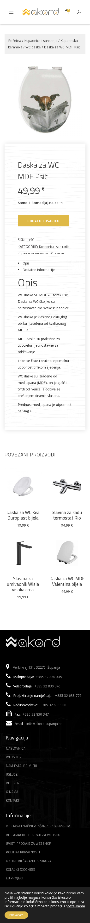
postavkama (75, 906)
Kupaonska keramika (33, 253)
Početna (14, 40)
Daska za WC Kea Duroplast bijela (23, 515)
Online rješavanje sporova (29, 860)
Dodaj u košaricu (43, 220)
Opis (26, 263)
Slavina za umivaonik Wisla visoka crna (23, 584)
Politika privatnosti (23, 852)
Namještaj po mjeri (21, 765)
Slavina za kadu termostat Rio (67, 515)
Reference (15, 783)
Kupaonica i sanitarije (40, 40)
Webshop (14, 757)
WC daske (33, 47)
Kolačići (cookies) (20, 869)
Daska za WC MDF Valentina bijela (66, 581)
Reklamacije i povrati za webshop (34, 834)
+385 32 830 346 (47, 686)
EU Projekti (15, 878)
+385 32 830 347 (36, 714)
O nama (12, 791)
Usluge (12, 774)
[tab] (45, 263)
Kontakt (13, 800)
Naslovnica (15, 748)
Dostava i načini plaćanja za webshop (38, 826)
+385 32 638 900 (53, 705)
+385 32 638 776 (68, 695)
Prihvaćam (16, 915)
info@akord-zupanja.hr (44, 723)
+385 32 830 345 (49, 676)
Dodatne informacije (39, 269)
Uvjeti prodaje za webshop (28, 843)
